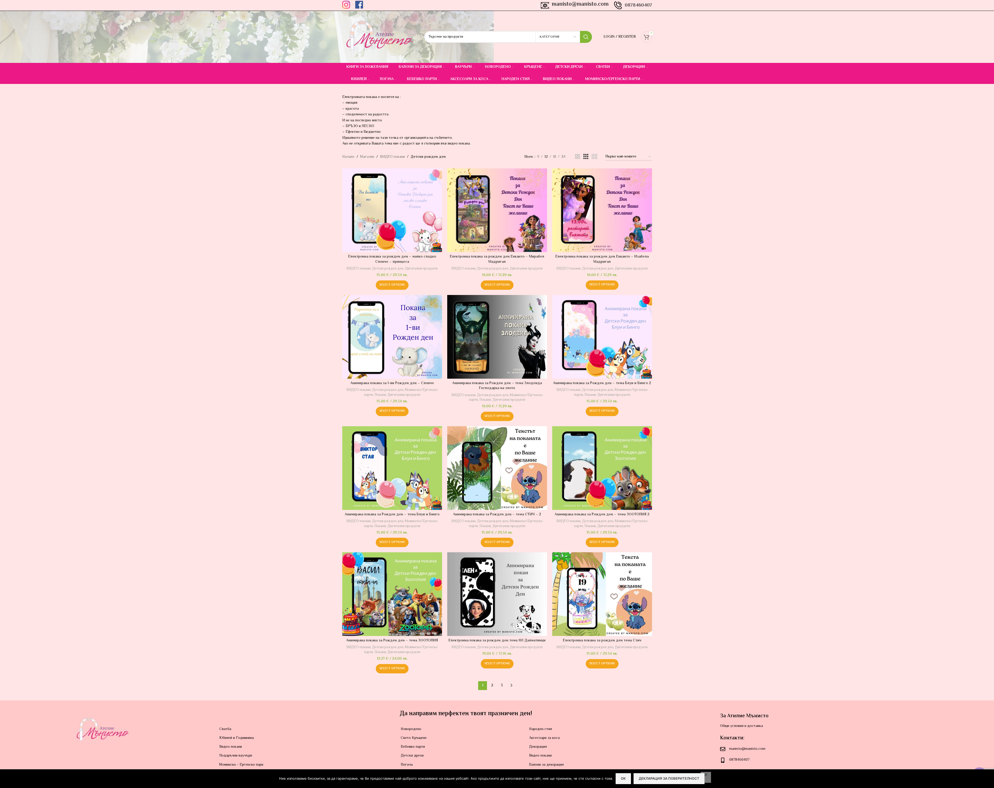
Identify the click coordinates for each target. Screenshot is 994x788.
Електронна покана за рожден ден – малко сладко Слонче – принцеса (392, 259)
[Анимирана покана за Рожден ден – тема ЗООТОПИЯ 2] (602, 468)
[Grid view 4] (594, 156)
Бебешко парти (413, 747)
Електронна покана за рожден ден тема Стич (602, 640)
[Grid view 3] (585, 156)
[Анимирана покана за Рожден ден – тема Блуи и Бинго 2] (602, 336)
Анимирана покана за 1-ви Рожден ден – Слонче (392, 383)
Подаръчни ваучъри (235, 756)
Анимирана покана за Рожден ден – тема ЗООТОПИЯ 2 (602, 514)
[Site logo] (379, 37)
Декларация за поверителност (669, 778)
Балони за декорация (546, 765)
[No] (706, 777)
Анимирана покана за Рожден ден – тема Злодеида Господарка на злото (497, 385)
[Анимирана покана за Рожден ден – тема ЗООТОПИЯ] (392, 594)
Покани (380, 395)
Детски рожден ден (387, 268)
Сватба (225, 729)
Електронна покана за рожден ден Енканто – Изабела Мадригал (602, 259)
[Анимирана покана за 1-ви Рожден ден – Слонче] (392, 336)
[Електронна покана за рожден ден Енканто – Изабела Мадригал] (602, 210)
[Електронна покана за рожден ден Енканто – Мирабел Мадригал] (497, 210)
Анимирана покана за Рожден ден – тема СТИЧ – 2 (497, 514)
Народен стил (540, 729)
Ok (623, 778)
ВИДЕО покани (392, 157)
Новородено (411, 729)
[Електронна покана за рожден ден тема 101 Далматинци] (497, 594)
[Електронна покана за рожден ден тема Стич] (602, 594)
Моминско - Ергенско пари (241, 765)
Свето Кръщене (414, 738)
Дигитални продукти (421, 268)
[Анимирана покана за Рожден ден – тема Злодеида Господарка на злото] (497, 336)
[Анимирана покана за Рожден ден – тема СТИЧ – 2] (497, 468)
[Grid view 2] (577, 156)
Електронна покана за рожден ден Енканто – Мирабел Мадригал (497, 259)
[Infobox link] (346, 5)
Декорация (538, 747)
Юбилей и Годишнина (236, 738)
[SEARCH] (586, 37)
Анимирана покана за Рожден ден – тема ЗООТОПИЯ (392, 640)
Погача (407, 765)
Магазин (367, 157)
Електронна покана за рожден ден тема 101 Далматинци (497, 640)
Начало (348, 157)
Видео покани (230, 747)
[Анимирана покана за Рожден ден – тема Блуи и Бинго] (392, 468)
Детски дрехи (412, 756)
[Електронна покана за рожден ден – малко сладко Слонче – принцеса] (392, 210)
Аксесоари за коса (544, 738)
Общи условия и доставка (741, 726)
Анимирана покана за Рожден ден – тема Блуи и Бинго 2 (602, 383)
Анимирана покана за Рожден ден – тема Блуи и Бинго (392, 514)
